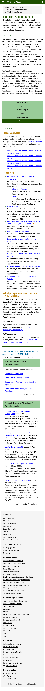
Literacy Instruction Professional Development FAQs (17, 434)
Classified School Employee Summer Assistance (19, 389)
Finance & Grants (17, 7)
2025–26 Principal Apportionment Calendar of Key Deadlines (24, 161)
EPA (22, 113)
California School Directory (12, 644)
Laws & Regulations (10, 655)
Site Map (14, 673)
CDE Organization (9, 523)
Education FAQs (8, 649)
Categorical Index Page (14, 373)
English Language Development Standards (18, 577)
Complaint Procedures (11, 566)
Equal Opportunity (9, 529)
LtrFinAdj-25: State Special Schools (19, 463)
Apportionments (22, 102)
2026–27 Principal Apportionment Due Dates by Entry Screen (24, 156)
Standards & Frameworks (12, 593)
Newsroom (7, 534)
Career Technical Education (12, 604)
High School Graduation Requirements (16, 585)
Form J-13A (16, 196)
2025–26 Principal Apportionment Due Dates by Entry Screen (24, 166)
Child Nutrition (8, 609)
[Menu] (3, 2)
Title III (5, 636)
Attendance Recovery (20, 189)
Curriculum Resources (11, 571)
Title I (5, 633)
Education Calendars (10, 647)
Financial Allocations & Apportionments (16, 580)
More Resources (11, 666)
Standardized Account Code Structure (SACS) (21, 277)
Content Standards (9, 569)
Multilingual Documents (11, 657)
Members (6, 553)
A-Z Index (6, 673)
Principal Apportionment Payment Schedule (24, 266)
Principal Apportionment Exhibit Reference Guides (23, 255)
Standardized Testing (10, 631)
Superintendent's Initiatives (12, 540)
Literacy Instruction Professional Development (17, 412)
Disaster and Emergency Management (16, 614)
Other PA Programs (22, 110)
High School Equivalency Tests (13, 582)
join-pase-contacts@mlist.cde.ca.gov (16, 328)
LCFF (23, 106)
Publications (7, 660)
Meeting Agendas (9, 547)
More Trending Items (29, 395)
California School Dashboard (13, 561)
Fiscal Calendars (35, 141)
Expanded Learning (10, 617)
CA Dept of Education (15, 2)
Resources (22, 121)
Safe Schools (7, 623)
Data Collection (22, 117)
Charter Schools (8, 606)
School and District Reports (12, 663)
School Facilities (8, 625)
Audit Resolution (13, 206)
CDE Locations (8, 518)
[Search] (42, 2)
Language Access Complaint (13, 652)
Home (7, 7)
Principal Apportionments (12, 620)
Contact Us (7, 526)
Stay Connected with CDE (12, 537)
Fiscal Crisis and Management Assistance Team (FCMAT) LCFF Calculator (23, 222)
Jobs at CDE (7, 532)
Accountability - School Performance (15, 601)
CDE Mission (7, 521)
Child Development (9, 612)
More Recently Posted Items (26, 504)
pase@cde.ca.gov (9, 354)
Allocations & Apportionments (17, 10)
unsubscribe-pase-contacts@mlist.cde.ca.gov (21, 341)
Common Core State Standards (14, 563)
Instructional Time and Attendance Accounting (20, 177)
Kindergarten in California (12, 588)
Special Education (9, 628)
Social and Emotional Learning (13, 590)
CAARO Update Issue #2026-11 (17, 480)
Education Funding (9, 574)
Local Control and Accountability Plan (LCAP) (21, 240)
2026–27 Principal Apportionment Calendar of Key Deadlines (24, 151)
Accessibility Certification (11, 679)
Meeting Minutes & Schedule (13, 550)
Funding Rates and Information (19, 231)
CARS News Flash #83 (14, 447)
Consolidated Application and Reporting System (20, 383)
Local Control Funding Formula (17, 378)
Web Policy (7, 676)
